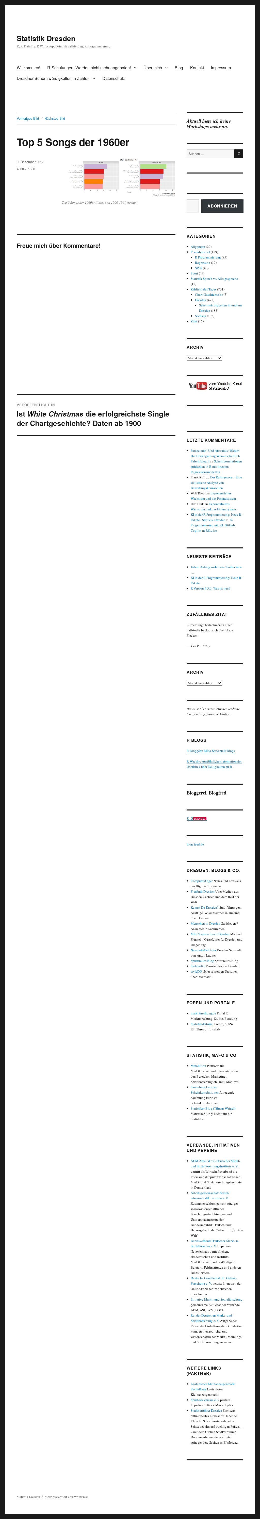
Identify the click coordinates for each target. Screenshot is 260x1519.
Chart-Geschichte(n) (209, 294)
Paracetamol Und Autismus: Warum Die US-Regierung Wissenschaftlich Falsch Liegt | (215, 455)
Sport (194, 273)
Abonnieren (222, 206)
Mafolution (198, 1065)
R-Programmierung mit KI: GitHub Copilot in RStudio (213, 525)
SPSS (198, 268)
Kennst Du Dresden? (205, 907)
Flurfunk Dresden (203, 891)
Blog (179, 68)
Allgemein (198, 246)
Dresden (200, 300)
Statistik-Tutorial (202, 1024)
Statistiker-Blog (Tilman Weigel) (213, 1108)
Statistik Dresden (46, 38)
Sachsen (200, 316)
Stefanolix (198, 966)
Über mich (152, 68)
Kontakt (197, 68)
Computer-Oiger (202, 880)
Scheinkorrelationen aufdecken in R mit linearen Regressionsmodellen (216, 466)
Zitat (194, 321)
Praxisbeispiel (200, 252)
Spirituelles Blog (202, 960)
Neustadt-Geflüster (203, 950)
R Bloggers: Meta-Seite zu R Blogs (211, 750)
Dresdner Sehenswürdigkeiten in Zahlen (53, 78)
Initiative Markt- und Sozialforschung (216, 1299)
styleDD (196, 971)
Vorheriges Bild (28, 118)
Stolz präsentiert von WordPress (66, 1496)
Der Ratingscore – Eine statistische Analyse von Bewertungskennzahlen (216, 482)
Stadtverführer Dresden (206, 1410)
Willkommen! (28, 68)
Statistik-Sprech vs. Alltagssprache (214, 278)
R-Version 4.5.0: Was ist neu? (210, 588)
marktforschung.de (203, 1013)
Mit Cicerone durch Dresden (210, 934)
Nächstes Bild (54, 118)
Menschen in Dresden (205, 923)
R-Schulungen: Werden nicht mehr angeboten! (89, 68)
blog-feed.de (195, 844)
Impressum (221, 68)
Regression (202, 262)
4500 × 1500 (26, 168)
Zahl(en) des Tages (203, 289)
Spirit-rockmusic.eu (204, 1399)
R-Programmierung (208, 257)
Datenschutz (113, 78)
